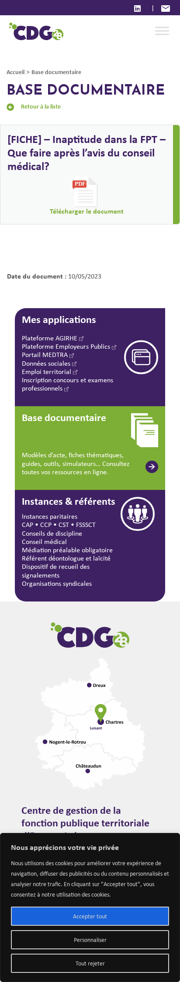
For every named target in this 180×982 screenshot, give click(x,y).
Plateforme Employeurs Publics (67, 346)
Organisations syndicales (57, 583)
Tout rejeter (90, 963)
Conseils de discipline (52, 533)
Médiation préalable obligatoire (67, 549)
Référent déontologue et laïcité (66, 558)
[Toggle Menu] (162, 31)
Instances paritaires (49, 516)
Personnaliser (90, 940)
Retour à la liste (41, 106)
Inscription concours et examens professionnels (67, 384)
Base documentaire (56, 72)
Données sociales (47, 363)
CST (64, 524)
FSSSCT (86, 524)
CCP (46, 524)
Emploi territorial (47, 371)
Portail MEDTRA (45, 354)
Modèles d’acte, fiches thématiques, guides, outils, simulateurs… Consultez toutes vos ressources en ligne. (75, 463)
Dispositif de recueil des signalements (56, 570)
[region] (90, 907)
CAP (27, 524)
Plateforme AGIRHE (50, 338)
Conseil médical (44, 541)
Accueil (15, 72)
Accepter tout (90, 916)
